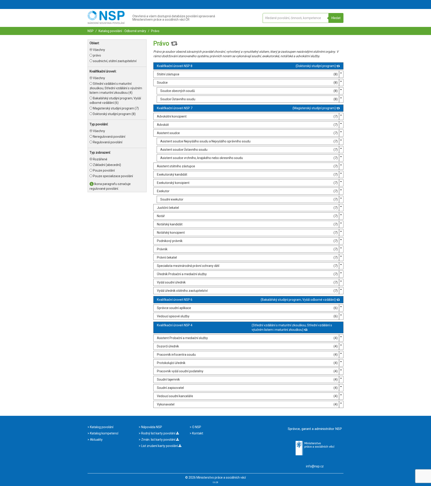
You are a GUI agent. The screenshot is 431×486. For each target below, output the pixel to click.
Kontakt (197, 433)
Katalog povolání (101, 427)
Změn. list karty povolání (158, 439)
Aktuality (96, 439)
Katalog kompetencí (103, 433)
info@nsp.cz (315, 466)
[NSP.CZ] (106, 23)
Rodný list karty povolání (158, 433)
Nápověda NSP (151, 427)
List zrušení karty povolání (159, 446)
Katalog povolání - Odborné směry (122, 31)
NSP (91, 31)
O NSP (196, 427)
